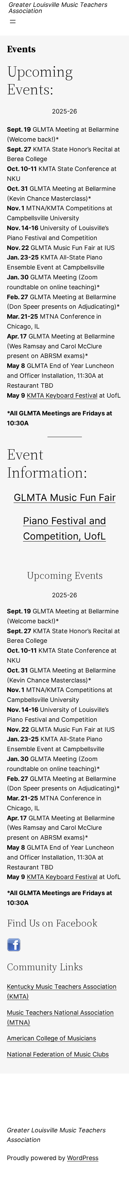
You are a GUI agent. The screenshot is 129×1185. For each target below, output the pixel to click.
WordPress (82, 1157)
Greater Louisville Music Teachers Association (58, 7)
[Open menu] (13, 21)
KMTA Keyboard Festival (62, 395)
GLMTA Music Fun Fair (65, 497)
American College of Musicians (51, 1038)
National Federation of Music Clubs (58, 1054)
